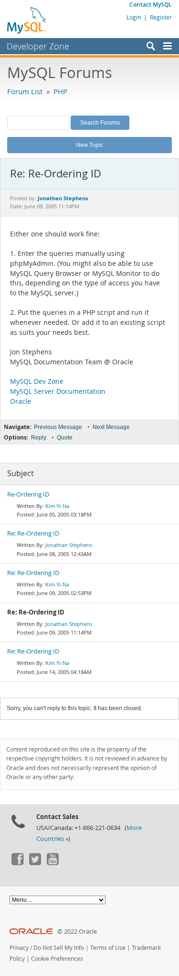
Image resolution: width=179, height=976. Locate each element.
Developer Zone (38, 46)
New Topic (89, 144)
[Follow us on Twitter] (34, 863)
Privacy (19, 947)
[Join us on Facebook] (17, 863)
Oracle (20, 401)
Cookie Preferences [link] (57, 958)
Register (161, 17)
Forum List (24, 91)
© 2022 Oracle (77, 931)
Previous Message (58, 427)
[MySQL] (27, 20)
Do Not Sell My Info (58, 947)
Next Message (111, 427)
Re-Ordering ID (28, 494)
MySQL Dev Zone (36, 381)
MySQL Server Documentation (57, 391)
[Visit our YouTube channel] (52, 863)
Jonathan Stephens (68, 544)
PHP (60, 91)
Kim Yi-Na (57, 505)
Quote (65, 437)
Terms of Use (108, 947)
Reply (38, 437)
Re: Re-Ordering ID (33, 533)
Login (133, 17)
